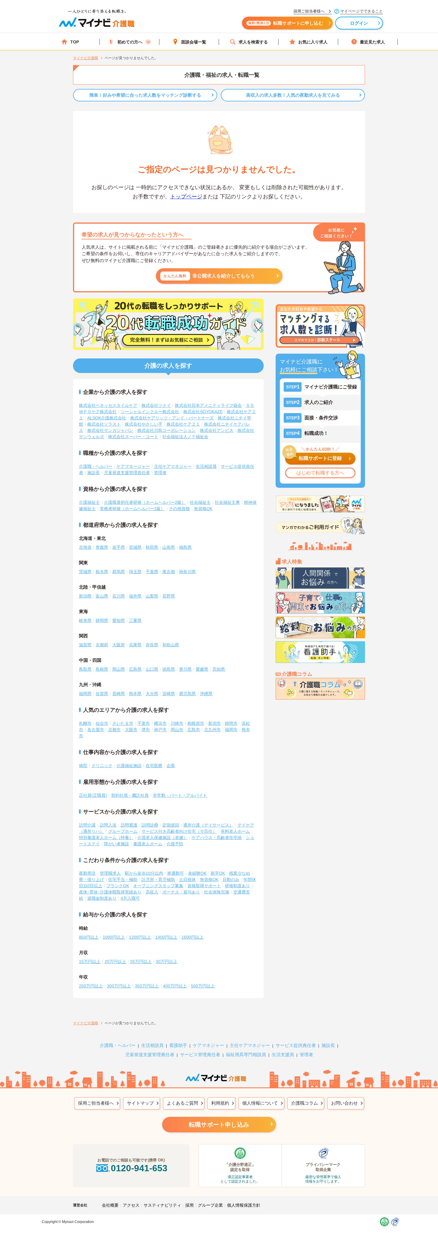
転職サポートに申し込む (285, 23)
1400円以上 (166, 937)
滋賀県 (85, 644)
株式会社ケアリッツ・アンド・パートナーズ (172, 418)
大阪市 (131, 729)
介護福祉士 (89, 502)
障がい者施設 (116, 843)
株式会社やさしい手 (143, 424)
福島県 (185, 547)
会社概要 (110, 1205)
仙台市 (102, 723)
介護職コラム (304, 1103)
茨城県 (85, 571)
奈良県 (152, 644)
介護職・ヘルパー (95, 466)
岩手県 (118, 547)
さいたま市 (122, 723)
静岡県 (102, 620)
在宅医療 (154, 765)
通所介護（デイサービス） (208, 825)
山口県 (152, 669)
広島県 (135, 669)
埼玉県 (135, 571)
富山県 (102, 596)
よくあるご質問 (182, 1103)
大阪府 (118, 644)
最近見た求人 (372, 42)
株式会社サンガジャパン (110, 430)
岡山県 (118, 669)
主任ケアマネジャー (173, 466)
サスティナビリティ (162, 1205)
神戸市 (160, 729)
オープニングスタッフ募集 (158, 885)
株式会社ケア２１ (183, 424)
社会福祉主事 (227, 502)
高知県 (218, 669)
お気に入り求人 (312, 42)
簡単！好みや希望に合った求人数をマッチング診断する (145, 95)
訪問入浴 (108, 825)
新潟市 (214, 723)
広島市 (193, 729)
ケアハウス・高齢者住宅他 (217, 837)
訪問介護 (87, 825)
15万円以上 (89, 961)
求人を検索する (253, 42)
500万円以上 (203, 986)
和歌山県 (170, 644)
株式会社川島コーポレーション (166, 430)
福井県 (135, 596)
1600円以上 (192, 937)
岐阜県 (85, 620)
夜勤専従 (87, 873)
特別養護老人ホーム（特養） (106, 837)
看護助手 (178, 1045)
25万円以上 (141, 961)
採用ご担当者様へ (96, 1103)
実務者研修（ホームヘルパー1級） (132, 508)
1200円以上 (140, 937)
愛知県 (118, 620)
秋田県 (152, 547)
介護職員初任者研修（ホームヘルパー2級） (145, 502)
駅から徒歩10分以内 (144, 873)
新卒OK (218, 873)
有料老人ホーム (235, 831)
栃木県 (102, 571)
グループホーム (122, 831)
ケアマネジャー (208, 1045)
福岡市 (231, 729)
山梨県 (152, 596)
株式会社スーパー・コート (133, 436)
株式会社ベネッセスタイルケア (108, 405)
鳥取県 (85, 669)
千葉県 (152, 571)
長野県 (168, 596)
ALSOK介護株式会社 (106, 418)
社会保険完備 (216, 892)
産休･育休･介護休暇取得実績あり (110, 892)
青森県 (102, 547)
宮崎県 (168, 693)
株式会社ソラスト (104, 424)
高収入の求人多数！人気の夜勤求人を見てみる (293, 95)
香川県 (185, 669)
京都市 (114, 729)
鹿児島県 (187, 693)
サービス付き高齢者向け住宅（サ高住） (179, 831)
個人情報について (260, 1103)
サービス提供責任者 (296, 1045)
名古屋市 (95, 729)
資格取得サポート (204, 885)
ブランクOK (117, 885)
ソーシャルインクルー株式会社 (150, 411)
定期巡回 (170, 825)
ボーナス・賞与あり (181, 892)
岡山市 (177, 729)
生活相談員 (206, 466)
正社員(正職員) (93, 795)
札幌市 (85, 723)
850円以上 (89, 937)
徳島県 (168, 669)
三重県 (135, 620)
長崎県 (118, 693)
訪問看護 (129, 825)
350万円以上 (147, 986)
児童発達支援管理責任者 (127, 472)
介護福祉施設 (129, 765)
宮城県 (135, 547)
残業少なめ (239, 873)
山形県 (168, 547)
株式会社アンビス (216, 430)
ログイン (359, 23)
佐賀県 (102, 693)
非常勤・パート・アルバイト (180, 795)
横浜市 (160, 723)
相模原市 (195, 723)
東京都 (168, 571)
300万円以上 (119, 986)
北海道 (85, 547)
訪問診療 (150, 825)
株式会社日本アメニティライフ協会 (208, 405)
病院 (83, 765)
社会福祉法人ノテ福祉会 (185, 436)
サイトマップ (140, 1103)
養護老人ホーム (147, 843)
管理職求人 (110, 873)
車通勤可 (175, 873)
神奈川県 (187, 571)
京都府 (102, 644)
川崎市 (177, 723)
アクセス (131, 1205)
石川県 (118, 596)
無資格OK (203, 508)
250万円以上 (91, 986)
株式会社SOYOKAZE (203, 411)
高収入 (152, 892)
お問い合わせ (344, 1103)
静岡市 (231, 723)
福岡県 (85, 693)
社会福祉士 (200, 502)
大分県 (152, 693)
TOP (74, 42)
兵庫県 (135, 644)
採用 (189, 1205)
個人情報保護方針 (243, 1205)
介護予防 (175, 843)
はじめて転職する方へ (320, 472)
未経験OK (197, 873)
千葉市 (143, 723)
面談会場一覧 (193, 42)
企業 (171, 765)
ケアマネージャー (133, 466)
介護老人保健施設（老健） (162, 837)
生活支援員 (283, 1054)
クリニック (101, 765)
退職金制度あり (102, 898)
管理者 (160, 472)
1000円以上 (114, 937)
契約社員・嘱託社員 (130, 795)
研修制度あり (237, 885)
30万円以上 (166, 961)
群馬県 (118, 571)
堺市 (146, 729)
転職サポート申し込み (219, 1124)
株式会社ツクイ (156, 405)
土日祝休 (187, 879)
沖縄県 (206, 693)
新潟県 (85, 596)
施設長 (93, 472)
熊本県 (135, 693)
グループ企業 (210, 1205)
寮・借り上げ (91, 879)
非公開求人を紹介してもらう (209, 275)
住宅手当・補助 (122, 879)
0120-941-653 (139, 1168)
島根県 (102, 669)
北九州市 (212, 729)
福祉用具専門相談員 (246, 1054)
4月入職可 (130, 898)
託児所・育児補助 (158, 879)
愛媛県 (202, 669)
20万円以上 (115, 961)
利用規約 (220, 1103)
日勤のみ (231, 879)
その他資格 (179, 508)
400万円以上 (175, 986)
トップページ (186, 197)
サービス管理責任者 (200, 1054)
